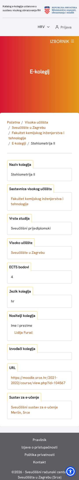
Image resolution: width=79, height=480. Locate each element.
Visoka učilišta (36, 122)
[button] (63, 27)
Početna (13, 122)
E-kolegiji (19, 143)
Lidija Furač (23, 332)
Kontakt (39, 462)
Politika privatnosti (40, 454)
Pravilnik (40, 440)
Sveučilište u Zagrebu (29, 127)
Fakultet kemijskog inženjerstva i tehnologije (37, 201)
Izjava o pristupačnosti (39, 447)
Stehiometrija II (43, 143)
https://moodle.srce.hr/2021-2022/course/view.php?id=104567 (38, 380)
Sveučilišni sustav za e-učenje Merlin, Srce (34, 410)
